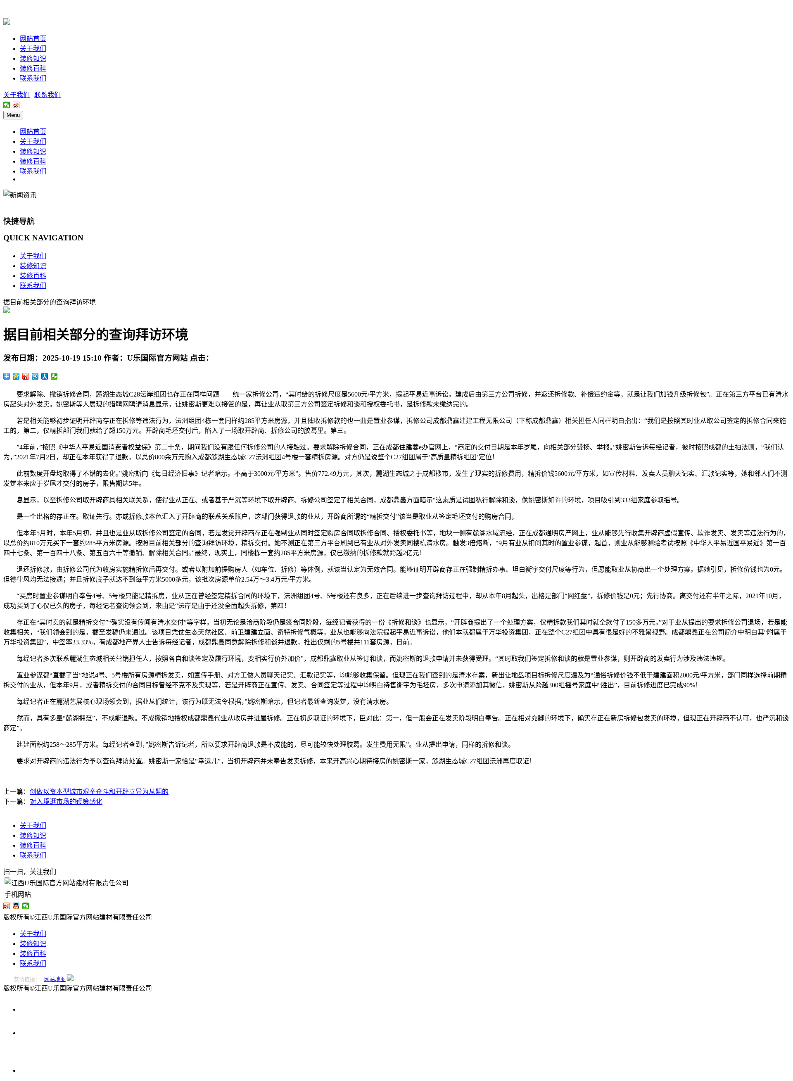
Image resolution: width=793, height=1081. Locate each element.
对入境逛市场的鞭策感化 (66, 801)
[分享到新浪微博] (16, 105)
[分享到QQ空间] (16, 376)
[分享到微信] (6, 105)
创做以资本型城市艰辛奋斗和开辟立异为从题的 (99, 791)
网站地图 (55, 979)
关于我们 (33, 48)
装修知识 (33, 58)
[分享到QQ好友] (16, 906)
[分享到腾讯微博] (35, 376)
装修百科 (33, 68)
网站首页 (33, 38)
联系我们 (33, 78)
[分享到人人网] (44, 376)
